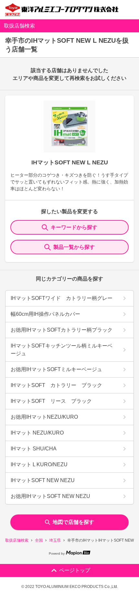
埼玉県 (55, 540)
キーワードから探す (74, 227)
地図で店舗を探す (73, 522)
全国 (39, 540)
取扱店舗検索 (16, 540)
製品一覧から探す (74, 247)
